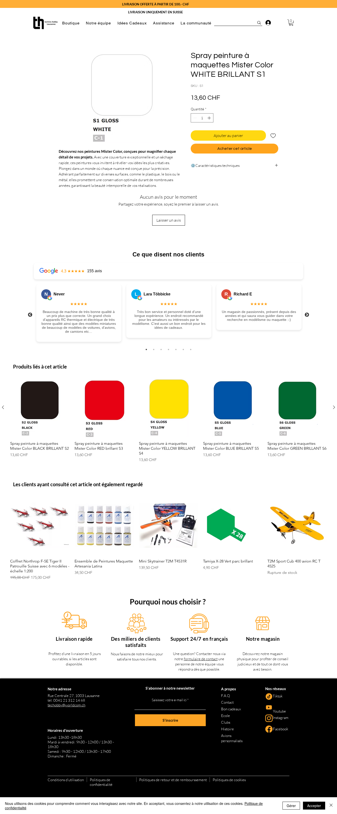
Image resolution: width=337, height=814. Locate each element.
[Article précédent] (3, 407)
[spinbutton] (202, 118)
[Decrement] (194, 118)
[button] (71, 23)
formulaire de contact (201, 659)
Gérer (291, 805)
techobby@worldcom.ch (66, 705)
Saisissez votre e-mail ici (169, 700)
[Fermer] (331, 805)
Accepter (314, 805)
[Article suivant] (334, 407)
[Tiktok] (269, 696)
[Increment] (209, 118)
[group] (168, 420)
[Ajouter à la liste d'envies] (273, 135)
